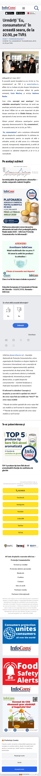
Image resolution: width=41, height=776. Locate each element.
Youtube (20, 512)
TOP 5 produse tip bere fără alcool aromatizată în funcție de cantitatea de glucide (17, 468)
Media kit (20, 573)
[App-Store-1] (20, 13)
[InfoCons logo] (9, 8)
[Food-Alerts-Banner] (20, 676)
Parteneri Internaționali (20, 594)
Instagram (20, 505)
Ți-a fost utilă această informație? (15, 303)
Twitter (20, 526)
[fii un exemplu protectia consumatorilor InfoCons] (20, 714)
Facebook (20, 498)
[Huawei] (31, 13)
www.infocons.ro (16, 355)
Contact (20, 581)
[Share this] (13, 340)
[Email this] (6, 340)
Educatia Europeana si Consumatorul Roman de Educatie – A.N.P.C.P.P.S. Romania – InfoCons (20, 289)
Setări (19, 762)
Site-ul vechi (20, 586)
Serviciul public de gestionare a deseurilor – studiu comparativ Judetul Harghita (20, 180)
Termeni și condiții (20, 565)
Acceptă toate (19, 769)
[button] (23, 8)
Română (25, 774)
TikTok (20, 533)
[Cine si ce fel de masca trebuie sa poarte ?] (20, 259)
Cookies (20, 577)
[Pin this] (6, 345)
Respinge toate (19, 756)
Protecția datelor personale (20, 569)
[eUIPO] (32, 545)
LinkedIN (20, 519)
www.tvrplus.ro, (33, 84)
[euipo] (20, 545)
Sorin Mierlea (16, 93)
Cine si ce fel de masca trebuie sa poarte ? (19, 279)
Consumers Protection (12, 482)
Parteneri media (20, 590)
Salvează (20, 325)
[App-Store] (9, 13)
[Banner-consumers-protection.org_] (20, 637)
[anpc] (9, 545)
